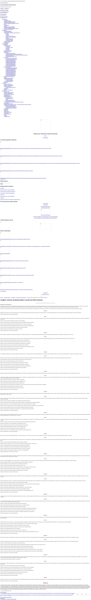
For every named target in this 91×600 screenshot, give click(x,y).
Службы (7, 34)
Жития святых (6, 102)
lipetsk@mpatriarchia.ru (4, 12)
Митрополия (4, 30)
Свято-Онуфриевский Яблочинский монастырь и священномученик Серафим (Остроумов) (15, 239)
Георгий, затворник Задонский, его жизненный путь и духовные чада (11, 282)
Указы (5, 24)
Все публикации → (3, 291)
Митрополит (4, 19)
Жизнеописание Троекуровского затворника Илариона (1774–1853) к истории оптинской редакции (16, 289)
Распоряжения (45, 137)
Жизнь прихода (6, 111)
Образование (6, 52)
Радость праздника (7, 96)
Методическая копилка (10, 55)
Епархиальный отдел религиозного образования (14, 54)
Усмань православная (9, 80)
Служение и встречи (7, 20)
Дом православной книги (8, 81)
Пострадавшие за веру (9, 38)
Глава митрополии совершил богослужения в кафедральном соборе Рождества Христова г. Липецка (16, 170)
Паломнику (6, 82)
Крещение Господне (9, 98)
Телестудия (4, 83)
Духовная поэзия (7, 116)
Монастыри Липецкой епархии (9, 76)
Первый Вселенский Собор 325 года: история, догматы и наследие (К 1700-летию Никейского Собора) (17, 275)
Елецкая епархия (7, 42)
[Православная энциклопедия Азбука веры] (11, 596)
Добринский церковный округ (11, 61)
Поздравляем (45, 292)
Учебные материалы (9, 39)
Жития (7, 33)
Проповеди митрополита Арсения (9, 21)
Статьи (5, 114)
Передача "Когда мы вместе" (8, 85)
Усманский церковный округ (10, 65)
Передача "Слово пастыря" (8, 84)
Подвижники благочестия (8, 103)
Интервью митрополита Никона (9, 27)
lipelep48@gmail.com (3, 17)
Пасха (7, 99)
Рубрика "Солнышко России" (11, 87)
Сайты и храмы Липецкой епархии (6, 597)
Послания (7, 49)
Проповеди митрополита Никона (9, 26)
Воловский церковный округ (10, 69)
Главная (1, 297)
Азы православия (7, 91)
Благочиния (6, 57)
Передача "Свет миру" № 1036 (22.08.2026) (7, 189)
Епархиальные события (8, 50)
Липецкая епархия (5, 43)
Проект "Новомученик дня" (10, 36)
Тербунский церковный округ (11, 64)
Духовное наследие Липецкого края (10, 105)
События (7, 35)
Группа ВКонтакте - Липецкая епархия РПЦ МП (8, 599)
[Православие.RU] (7, 596)
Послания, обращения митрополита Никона (11, 28)
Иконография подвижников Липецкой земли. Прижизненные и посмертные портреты (14, 260)
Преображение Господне (10, 100)
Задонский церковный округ (10, 63)
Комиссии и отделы (7, 51)
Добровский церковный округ (11, 62)
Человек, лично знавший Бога (5, 253)
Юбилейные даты (7, 95)
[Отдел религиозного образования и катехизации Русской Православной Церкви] (2, 596)
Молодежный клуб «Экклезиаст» (11, 56)
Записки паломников (7, 113)
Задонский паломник (9, 79)
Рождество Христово (9, 97)
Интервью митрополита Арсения (9, 22)
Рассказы (5, 115)
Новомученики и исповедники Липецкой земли (12, 32)
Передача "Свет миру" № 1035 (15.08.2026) (7, 196)
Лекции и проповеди (7, 86)
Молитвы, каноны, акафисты (9, 92)
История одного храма (7, 112)
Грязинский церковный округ (11, 70)
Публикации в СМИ (9, 40)
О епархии (6, 44)
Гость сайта (6, 110)
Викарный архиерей (7, 45)
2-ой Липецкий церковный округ (11, 59)
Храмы (5, 77)
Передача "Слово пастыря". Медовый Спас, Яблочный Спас (10, 199)
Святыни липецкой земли (8, 41)
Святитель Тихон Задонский (10, 106)
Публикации (4, 90)
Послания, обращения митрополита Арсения (11, 23)
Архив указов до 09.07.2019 (8, 29)
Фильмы (7, 37)
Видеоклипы (6, 88)
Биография (8, 46)
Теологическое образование (10, 53)
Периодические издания (8, 78)
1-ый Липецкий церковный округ (11, 58)
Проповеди (8, 48)
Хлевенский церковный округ (11, 75)
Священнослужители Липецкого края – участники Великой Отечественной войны (17, 104)
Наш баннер (2, 598)
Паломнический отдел (45, 294)
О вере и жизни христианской (9, 94)
